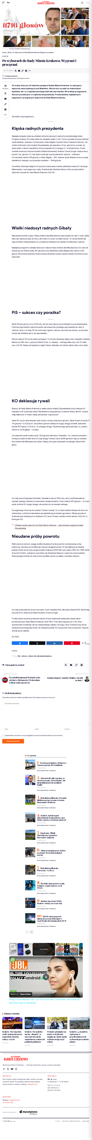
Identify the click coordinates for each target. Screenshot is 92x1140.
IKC (19, 656)
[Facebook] (4, 1069)
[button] (4, 2)
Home (4, 52)
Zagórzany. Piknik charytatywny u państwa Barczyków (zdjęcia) (47, 835)
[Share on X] (15, 70)
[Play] (67, 949)
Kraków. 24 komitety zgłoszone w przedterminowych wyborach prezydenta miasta (79, 1036)
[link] (13, 960)
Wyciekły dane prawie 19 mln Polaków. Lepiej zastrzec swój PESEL (51, 885)
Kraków (5, 56)
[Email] (19, 70)
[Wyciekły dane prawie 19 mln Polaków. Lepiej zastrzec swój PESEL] (30, 885)
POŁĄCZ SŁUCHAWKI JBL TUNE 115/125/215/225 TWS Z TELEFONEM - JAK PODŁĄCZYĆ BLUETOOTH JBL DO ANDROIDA (45, 960)
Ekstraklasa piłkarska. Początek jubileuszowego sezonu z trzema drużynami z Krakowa (51, 800)
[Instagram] (16, 1069)
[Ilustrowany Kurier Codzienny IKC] (46, 2)
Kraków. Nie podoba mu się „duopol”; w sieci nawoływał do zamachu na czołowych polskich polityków (35, 1036)
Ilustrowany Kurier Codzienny (46, 770)
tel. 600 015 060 (8, 1102)
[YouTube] (12, 1069)
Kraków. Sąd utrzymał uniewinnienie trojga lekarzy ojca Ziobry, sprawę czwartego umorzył (51, 817)
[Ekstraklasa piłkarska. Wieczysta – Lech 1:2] (30, 870)
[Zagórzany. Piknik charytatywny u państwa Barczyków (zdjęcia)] (30, 835)
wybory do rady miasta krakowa (40, 656)
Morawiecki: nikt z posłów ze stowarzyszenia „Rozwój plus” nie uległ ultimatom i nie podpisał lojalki (51, 781)
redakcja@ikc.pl (32, 1084)
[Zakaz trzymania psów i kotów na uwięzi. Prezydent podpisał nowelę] (30, 852)
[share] (78, 959)
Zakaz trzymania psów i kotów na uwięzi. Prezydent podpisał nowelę (51, 852)
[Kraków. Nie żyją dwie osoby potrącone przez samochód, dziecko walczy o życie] (12, 1023)
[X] (8, 1069)
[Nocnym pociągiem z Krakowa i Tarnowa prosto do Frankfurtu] (30, 765)
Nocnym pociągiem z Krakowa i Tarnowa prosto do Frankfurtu (51, 764)
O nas (57, 1121)
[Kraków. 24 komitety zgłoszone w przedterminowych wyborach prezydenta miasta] (80, 1023)
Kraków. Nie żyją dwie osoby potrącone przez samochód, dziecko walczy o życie (12, 1035)
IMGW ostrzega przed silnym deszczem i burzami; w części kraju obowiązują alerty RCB (51, 918)
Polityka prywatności (71, 1121)
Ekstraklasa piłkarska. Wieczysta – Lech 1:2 (47, 869)
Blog (9, 52)
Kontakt (85, 1121)
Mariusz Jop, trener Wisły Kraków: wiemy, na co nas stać (49, 902)
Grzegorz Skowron (11, 76)
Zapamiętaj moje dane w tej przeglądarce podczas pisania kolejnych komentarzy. (34, 735)
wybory (24, 656)
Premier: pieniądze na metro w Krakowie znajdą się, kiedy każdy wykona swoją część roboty (57, 1036)
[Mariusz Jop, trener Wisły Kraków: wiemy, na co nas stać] (30, 903)
